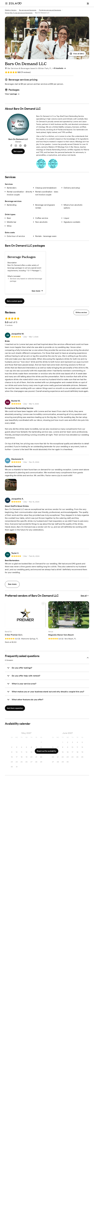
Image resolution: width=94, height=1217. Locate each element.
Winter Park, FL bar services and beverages (18, 13)
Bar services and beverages (27, 10)
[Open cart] (88, 3)
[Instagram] (15, 145)
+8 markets (58, 68)
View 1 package (11, 94)
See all (84, 595)
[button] (77, 53)
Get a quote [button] (18, 151)
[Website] (25, 145)
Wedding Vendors (10, 10)
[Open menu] (6, 3)
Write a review (81, 312)
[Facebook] (11, 145)
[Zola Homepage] (15, 3)
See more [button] (12, 584)
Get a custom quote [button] (14, 301)
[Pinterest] (20, 145)
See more (36, 291)
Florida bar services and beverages (50, 10)
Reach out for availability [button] (46, 751)
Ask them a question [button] (15, 708)
